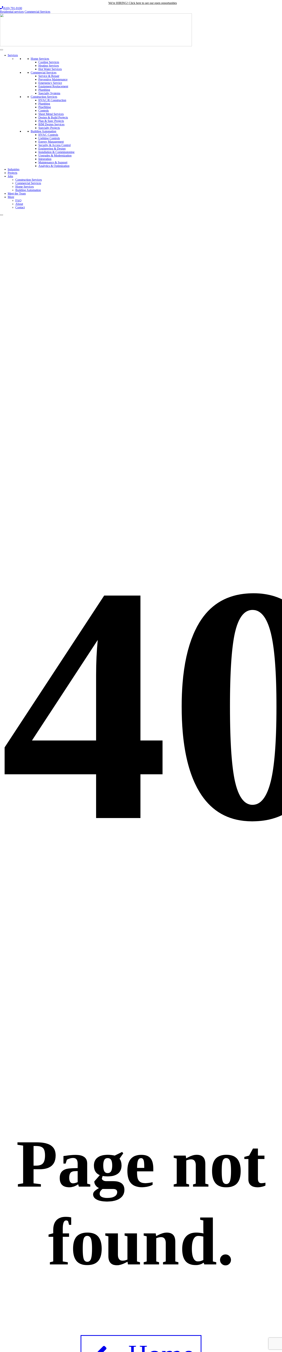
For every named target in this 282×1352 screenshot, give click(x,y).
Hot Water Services (50, 69)
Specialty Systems (49, 93)
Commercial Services (37, 11)
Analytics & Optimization (53, 165)
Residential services (12, 11)
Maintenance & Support (52, 162)
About (19, 204)
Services (13, 55)
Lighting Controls (49, 138)
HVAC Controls (48, 134)
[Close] (1, 215)
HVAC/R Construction (52, 100)
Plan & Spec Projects (51, 121)
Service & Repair (48, 76)
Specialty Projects (49, 127)
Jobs (10, 176)
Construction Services (44, 96)
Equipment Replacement (53, 86)
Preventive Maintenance (53, 79)
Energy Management (51, 141)
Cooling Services (48, 62)
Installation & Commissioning (56, 152)
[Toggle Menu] (1, 49)
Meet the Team (17, 193)
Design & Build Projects (53, 117)
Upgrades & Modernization (55, 155)
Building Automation (43, 131)
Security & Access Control (54, 145)
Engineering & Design (52, 148)
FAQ (18, 200)
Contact (20, 207)
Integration (44, 159)
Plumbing (44, 89)
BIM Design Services (51, 124)
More (11, 197)
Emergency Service (50, 83)
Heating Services (48, 65)
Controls (43, 110)
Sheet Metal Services (51, 114)
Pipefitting (44, 107)
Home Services (40, 58)
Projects (12, 172)
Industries (13, 169)
